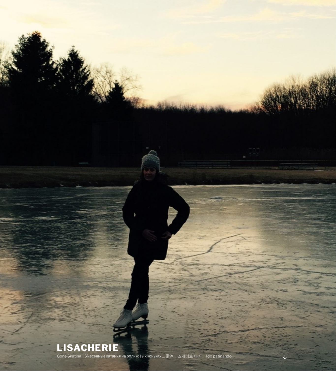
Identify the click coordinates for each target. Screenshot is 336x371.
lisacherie (88, 347)
